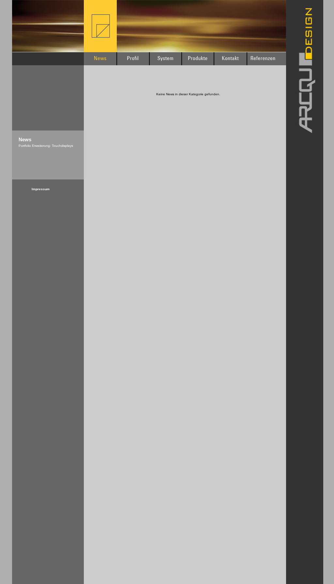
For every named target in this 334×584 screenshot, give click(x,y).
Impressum (41, 189)
